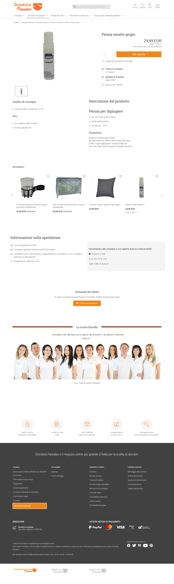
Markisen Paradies (60, 570)
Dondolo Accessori (36, 15)
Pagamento (18, 484)
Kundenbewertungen (98, 505)
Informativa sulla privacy (23, 479)
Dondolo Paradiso (28, 22)
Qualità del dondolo (135, 488)
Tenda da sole (57, 15)
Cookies (16, 500)
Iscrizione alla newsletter (99, 484)
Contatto (93, 472)
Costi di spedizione (20, 488)
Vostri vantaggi (57, 476)
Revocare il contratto (22, 506)
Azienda (54, 472)
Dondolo (18, 15)
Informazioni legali (20, 496)
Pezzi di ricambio (57, 22)
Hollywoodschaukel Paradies (25, 570)
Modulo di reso (96, 476)
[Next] (161, 197)
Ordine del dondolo (135, 476)
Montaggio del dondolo (137, 472)
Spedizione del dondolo (137, 480)
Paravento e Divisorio (79, 15)
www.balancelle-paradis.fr (98, 570)
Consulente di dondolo (99, 497)
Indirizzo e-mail (98, 254)
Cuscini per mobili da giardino (107, 15)
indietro (16, 22)
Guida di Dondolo (96, 480)
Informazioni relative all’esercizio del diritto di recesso (30, 473)
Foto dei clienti (95, 493)
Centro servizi (95, 501)
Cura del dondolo (135, 484)
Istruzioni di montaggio (99, 488)
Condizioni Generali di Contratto (25, 492)
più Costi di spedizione (153, 46)
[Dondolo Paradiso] (29, 6)
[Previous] (12, 197)
